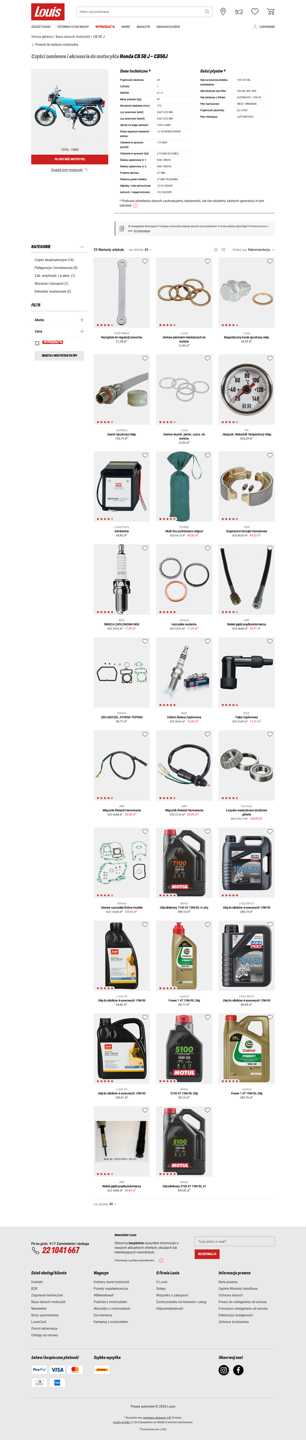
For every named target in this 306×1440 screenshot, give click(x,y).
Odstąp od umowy (44, 1335)
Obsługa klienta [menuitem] (168, 27)
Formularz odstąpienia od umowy (243, 1309)
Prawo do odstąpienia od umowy (243, 1302)
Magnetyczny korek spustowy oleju (246, 337)
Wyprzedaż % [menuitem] (105, 27)
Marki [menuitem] (125, 27)
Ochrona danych (231, 1295)
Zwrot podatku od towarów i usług (181, 1302)
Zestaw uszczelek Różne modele (121, 907)
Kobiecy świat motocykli (111, 1282)
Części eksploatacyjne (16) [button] (54, 260)
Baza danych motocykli (48, 1302)
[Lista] (223, 249)
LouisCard (38, 1322)
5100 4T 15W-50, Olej (184, 1093)
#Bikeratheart (103, 1295)
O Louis (161, 1282)
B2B (34, 1289)
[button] (207, 12)
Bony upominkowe (44, 1315)
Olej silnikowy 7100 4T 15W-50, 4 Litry (184, 907)
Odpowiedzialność (169, 1309)
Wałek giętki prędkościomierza (246, 624)
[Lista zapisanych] (255, 12)
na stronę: (136, 250)
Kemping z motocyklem (111, 1322)
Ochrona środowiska (234, 1322)
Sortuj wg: (240, 250)
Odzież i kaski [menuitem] (40, 27)
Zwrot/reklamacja (44, 1328)
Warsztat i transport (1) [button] (51, 284)
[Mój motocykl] (239, 12)
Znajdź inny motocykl (67, 170)
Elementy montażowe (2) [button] (53, 291)
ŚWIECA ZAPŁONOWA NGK (121, 624)
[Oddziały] (223, 12)
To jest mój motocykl (69, 159)
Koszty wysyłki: (122, 1422)
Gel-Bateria (121, 531)
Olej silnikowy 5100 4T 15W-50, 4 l (184, 1186)
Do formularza (142, 230)
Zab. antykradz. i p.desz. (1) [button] (55, 276)
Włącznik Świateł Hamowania (122, 810)
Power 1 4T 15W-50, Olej (184, 1000)
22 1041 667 (60, 1250)
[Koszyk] (270, 12)
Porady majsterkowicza (111, 1289)
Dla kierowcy (103, 1315)
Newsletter (39, 1309)
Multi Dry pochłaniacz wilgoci (184, 531)
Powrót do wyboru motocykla (56, 45)
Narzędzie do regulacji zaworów (121, 337)
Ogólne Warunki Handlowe (238, 1289)
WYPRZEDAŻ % (53, 342)
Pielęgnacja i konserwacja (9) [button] (56, 268)
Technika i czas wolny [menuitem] (73, 27)
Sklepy (161, 1289)
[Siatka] (216, 249)
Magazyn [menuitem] (143, 27)
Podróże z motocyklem (110, 1302)
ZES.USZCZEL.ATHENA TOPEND (122, 717)
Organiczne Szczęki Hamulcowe (246, 531)
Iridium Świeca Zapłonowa (184, 717)
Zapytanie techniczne (47, 1295)
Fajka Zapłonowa (246, 717)
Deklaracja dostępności (236, 1315)
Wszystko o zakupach (172, 1295)
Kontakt (37, 1282)
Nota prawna (228, 1282)
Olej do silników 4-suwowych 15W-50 (246, 907)
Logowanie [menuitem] (267, 27)
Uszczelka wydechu (184, 624)
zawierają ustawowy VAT (157, 1417)
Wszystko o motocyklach (112, 1309)
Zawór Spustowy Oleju (121, 434)
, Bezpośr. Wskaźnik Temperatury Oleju (246, 434)
